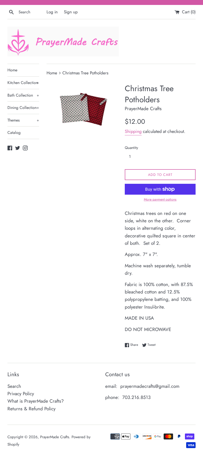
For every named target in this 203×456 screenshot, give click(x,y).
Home (12, 70)
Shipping (133, 131)
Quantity (131, 147)
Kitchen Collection (23, 82)
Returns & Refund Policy (31, 408)
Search (14, 386)
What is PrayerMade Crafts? (35, 401)
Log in (52, 12)
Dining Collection (23, 107)
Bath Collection (23, 95)
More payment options (160, 199)
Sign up (71, 12)
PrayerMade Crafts (54, 437)
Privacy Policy (20, 393)
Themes (23, 120)
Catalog (14, 132)
